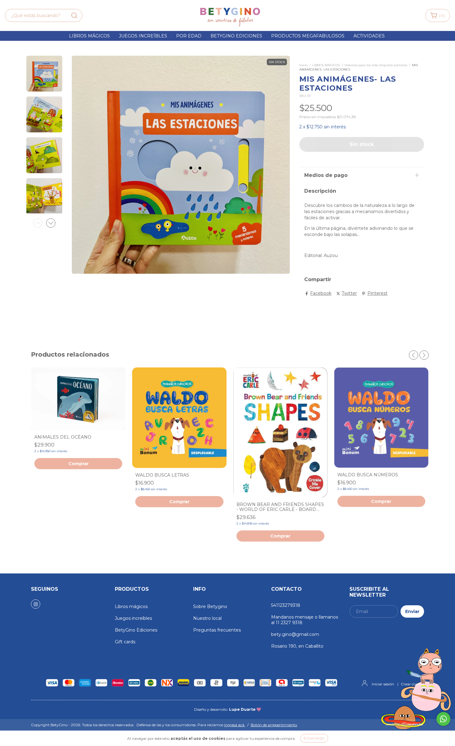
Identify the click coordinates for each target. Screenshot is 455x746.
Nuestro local (207, 618)
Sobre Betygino (210, 606)
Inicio (303, 65)
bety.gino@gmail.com (295, 634)
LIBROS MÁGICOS (326, 65)
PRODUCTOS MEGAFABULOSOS (307, 36)
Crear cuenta (412, 684)
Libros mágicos (89, 36)
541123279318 (285, 605)
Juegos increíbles (143, 36)
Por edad (189, 36)
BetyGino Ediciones (136, 630)
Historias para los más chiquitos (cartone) (375, 65)
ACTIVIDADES (369, 36)
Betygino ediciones (236, 36)
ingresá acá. (234, 724)
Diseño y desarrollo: (225, 709)
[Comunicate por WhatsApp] (443, 719)
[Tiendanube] (404, 725)
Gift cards (125, 642)
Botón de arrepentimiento (274, 724)
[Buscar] (74, 15)
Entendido (314, 738)
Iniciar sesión (383, 684)
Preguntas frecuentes (217, 630)
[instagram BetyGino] (35, 604)
